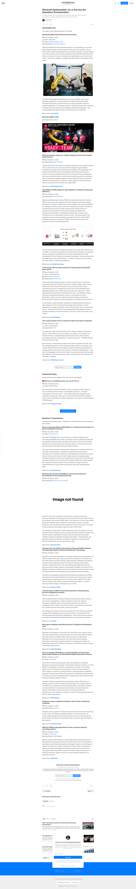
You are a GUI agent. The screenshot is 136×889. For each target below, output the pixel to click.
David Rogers (48, 19)
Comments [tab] (45, 801)
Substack (61, 886)
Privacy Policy (79, 862)
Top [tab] (44, 818)
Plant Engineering (57, 186)
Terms (71, 879)
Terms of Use (75, 860)
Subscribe (124, 3)
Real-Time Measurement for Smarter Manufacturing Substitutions (59, 823)
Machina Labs (58, 480)
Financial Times (56, 404)
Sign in (131, 3)
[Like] (43, 24)
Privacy (67, 879)
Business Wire (56, 470)
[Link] (40, 28)
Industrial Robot (54, 42)
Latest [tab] (47, 818)
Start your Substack (64, 882)
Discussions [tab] (53, 818)
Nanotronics (58, 278)
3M (55, 328)
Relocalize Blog (56, 649)
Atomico (56, 708)
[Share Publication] (118, 3)
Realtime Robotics (59, 44)
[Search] (115, 3)
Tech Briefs (54, 113)
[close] (81, 836)
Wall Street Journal (57, 360)
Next (89, 791)
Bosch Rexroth (58, 162)
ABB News (54, 758)
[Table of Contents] (2, 444)
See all (45, 858)
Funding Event (53, 434)
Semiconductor (55, 276)
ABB (55, 736)
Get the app (75, 882)
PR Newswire (55, 698)
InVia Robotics (58, 196)
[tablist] (48, 801)
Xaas (61, 42)
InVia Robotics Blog (57, 264)
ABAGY (56, 120)
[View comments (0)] (47, 24)
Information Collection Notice (67, 862)
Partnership (53, 734)
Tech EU (53, 621)
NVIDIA (65, 480)
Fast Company (55, 317)
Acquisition (52, 659)
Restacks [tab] (52, 801)
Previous (47, 791)
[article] (68, 827)
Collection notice (78, 879)
